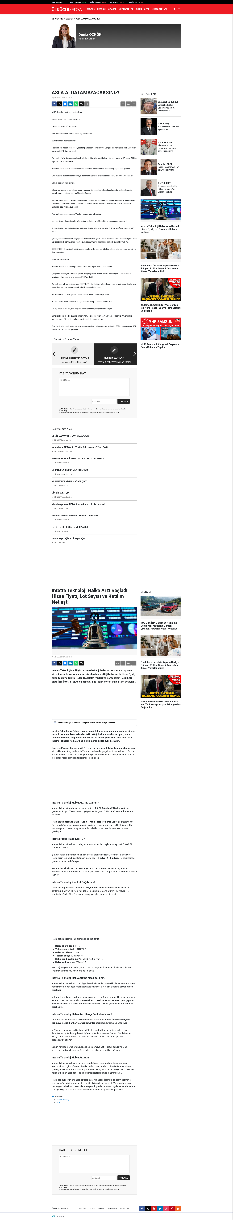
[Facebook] (54, 103)
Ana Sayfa (59, 19)
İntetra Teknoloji (63, 1100)
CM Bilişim (60, 1216)
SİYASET (112, 9)
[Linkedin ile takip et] (160, 1208)
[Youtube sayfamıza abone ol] (154, 1208)
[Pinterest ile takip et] (172, 1208)
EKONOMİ (101, 9)
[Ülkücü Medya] (67, 9)
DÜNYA (139, 9)
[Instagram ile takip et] (166, 1208)
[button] (123, 103)
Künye (93, 1209)
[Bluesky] (65, 103)
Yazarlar (69, 19)
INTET (59, 1102)
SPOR (147, 9)
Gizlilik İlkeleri (112, 1209)
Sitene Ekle (124, 1209)
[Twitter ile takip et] (148, 1208)
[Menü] (178, 9)
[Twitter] (59, 103)
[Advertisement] (116, 69)
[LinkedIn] (70, 103)
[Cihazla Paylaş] (81, 103)
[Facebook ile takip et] (142, 1208)
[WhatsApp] (76, 103)
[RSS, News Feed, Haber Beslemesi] (178, 1208)
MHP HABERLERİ (125, 9)
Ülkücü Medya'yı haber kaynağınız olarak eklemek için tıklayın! (86, 722)
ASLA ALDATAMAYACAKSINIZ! (88, 19)
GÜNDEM (91, 9)
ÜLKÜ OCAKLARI (159, 9)
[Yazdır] (86, 103)
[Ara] (174, 9)
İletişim (101, 1209)
